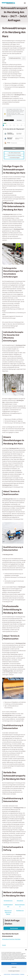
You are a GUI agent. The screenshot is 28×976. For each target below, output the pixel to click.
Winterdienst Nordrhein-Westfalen (11, 939)
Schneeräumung (8, 900)
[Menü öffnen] (24, 3)
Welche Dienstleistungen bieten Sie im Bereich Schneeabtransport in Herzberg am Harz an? (13, 186)
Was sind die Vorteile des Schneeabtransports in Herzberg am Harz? (13, 196)
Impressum (22, 974)
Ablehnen (14, 967)
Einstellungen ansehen (14, 971)
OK (9, 120)
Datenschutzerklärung (15, 974)
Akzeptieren (14, 963)
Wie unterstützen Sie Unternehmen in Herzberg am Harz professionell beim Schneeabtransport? (12, 191)
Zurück (4, 945)
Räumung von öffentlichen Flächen (8, 912)
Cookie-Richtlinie (7, 974)
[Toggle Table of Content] (22, 58)
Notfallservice (20, 910)
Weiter (14, 148)
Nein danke (19, 120)
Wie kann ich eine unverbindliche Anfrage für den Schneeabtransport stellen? (13, 177)
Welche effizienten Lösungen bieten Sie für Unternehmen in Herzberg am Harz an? (13, 181)
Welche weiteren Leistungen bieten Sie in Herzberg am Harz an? (13, 199)
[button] (26, 949)
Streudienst (20, 900)
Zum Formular (14, 928)
